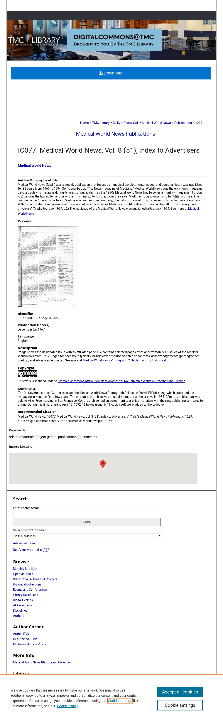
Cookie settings (120, 701)
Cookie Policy (67, 706)
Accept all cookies (180, 692)
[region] (111, 698)
